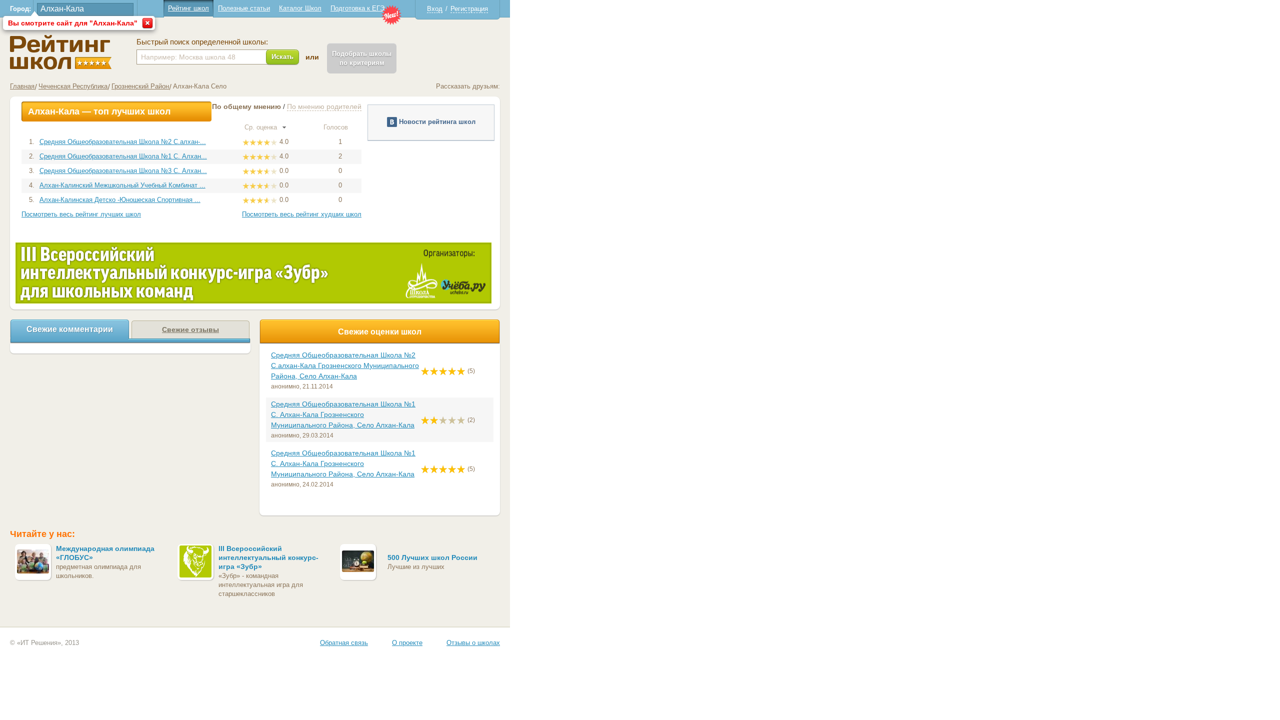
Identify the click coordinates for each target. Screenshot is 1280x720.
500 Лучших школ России (433, 558)
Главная (22, 86)
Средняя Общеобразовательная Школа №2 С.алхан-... (123, 142)
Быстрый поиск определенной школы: (202, 42)
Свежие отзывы (190, 330)
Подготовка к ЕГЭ (357, 8)
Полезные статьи (244, 8)
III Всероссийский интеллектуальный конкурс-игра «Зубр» (268, 557)
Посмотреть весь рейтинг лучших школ (81, 214)
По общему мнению (246, 106)
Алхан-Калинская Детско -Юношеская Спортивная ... (120, 200)
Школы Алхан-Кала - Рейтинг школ (61, 52)
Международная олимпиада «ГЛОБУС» (105, 553)
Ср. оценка (261, 127)
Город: (20, 8)
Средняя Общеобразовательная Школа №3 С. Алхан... (123, 170)
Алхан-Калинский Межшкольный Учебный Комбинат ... (123, 185)
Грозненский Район (140, 86)
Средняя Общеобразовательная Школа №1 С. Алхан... (123, 156)
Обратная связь (344, 642)
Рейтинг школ (188, 8)
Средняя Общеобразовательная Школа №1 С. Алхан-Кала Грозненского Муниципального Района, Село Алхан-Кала (343, 414)
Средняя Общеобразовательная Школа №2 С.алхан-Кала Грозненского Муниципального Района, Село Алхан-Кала (345, 365)
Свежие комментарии (69, 329)
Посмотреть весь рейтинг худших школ (302, 214)
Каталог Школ (300, 8)
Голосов (337, 127)
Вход (434, 8)
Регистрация (469, 8)
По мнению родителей (324, 106)
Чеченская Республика (73, 86)
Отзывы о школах (473, 642)
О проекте (407, 642)
